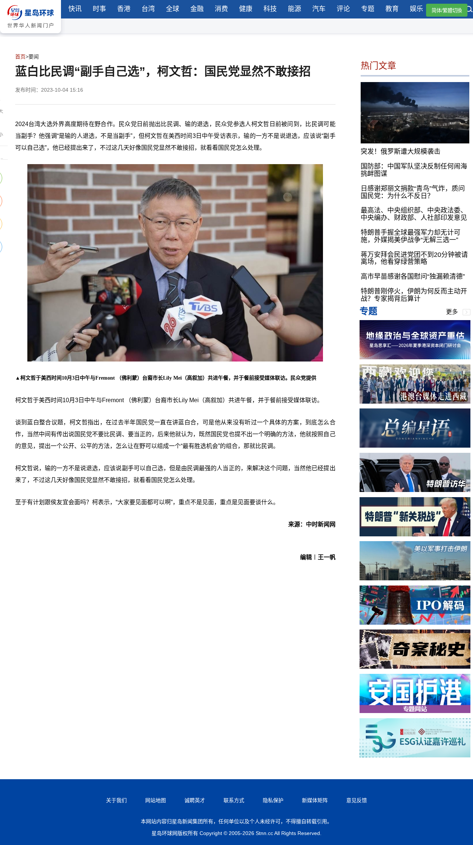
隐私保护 (273, 800)
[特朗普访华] (415, 490)
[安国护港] (415, 711)
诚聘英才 (194, 800)
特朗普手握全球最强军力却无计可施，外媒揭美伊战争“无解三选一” (410, 236)
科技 (270, 9)
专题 (367, 9)
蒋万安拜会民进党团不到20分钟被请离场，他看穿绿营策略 (414, 258)
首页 (20, 57)
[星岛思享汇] (415, 357)
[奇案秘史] (415, 667)
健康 (245, 9)
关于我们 (116, 800)
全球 (172, 9)
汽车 (319, 9)
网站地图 (155, 800)
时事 (99, 9)
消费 (221, 9)
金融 (197, 9)
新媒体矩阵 (315, 800)
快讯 (75, 9)
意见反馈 (356, 800)
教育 (392, 9)
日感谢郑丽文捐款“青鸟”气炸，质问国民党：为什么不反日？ (413, 192)
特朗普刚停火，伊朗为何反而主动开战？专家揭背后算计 (414, 295)
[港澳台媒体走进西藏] (415, 401)
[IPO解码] (415, 623)
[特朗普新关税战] (415, 534)
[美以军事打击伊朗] (415, 578)
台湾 (148, 9)
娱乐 (416, 9)
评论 (343, 9)
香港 (123, 9)
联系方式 (234, 800)
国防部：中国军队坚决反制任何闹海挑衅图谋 (414, 170)
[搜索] (469, 10)
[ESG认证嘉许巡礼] (415, 755)
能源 (294, 9)
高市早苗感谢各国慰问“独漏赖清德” (413, 276)
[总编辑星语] (415, 445)
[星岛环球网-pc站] (30, 35)
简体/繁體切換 (447, 10)
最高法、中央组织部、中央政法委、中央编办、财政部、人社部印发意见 (414, 214)
